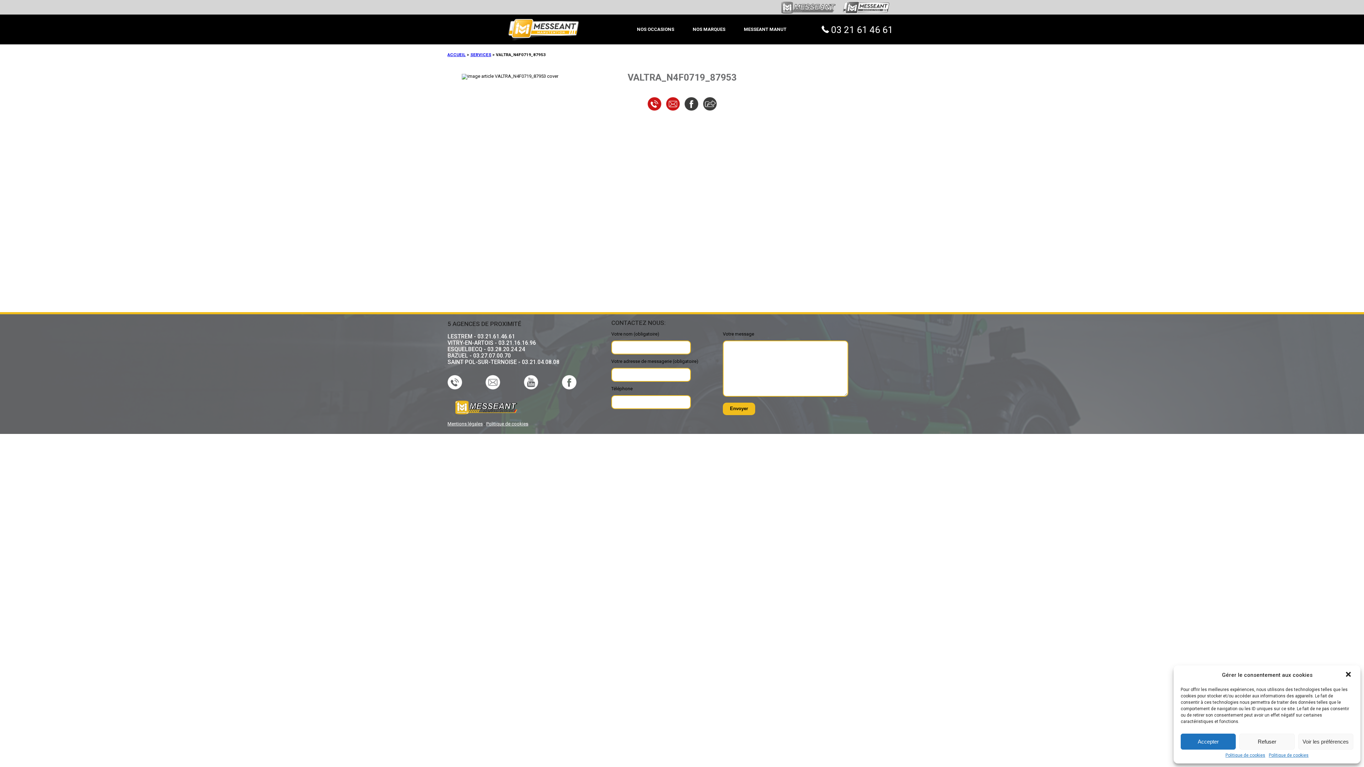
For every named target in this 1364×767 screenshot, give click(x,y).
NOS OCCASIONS (655, 29)
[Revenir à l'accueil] (543, 12)
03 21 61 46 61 (862, 30)
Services (480, 54)
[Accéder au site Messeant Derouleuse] (808, 12)
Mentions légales (465, 423)
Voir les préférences (1326, 742)
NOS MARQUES (709, 29)
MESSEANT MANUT (765, 29)
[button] (1349, 675)
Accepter (1208, 742)
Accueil (457, 54)
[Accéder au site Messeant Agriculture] (866, 17)
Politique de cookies (1245, 755)
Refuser (1267, 742)
